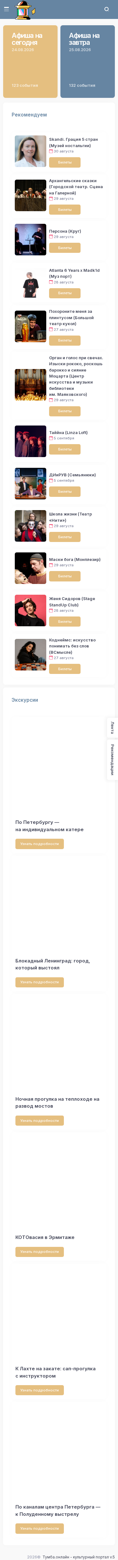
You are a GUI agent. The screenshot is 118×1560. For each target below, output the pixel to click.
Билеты (65, 162)
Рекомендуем (29, 115)
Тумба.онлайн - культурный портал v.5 (78, 1557)
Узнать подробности (39, 844)
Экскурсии (25, 700)
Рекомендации (112, 759)
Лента (112, 728)
